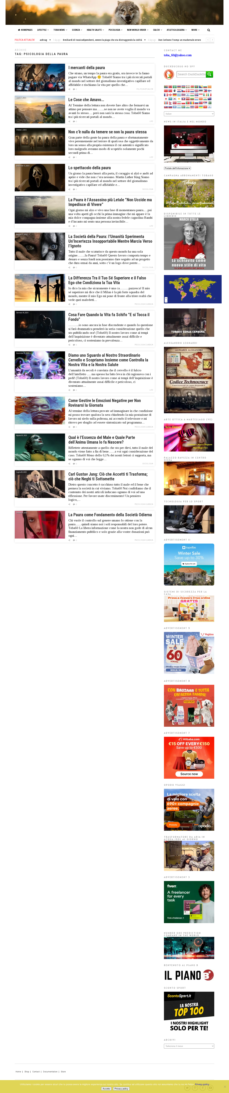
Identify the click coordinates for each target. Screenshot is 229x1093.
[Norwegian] (175, 102)
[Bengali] (196, 86)
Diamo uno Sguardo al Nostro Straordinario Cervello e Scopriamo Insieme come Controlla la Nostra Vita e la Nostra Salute (108, 360)
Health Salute (94, 29)
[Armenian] (179, 86)
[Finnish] (210, 90)
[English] (196, 90)
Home (18, 1072)
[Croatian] (179, 90)
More (194, 29)
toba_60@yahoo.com (178, 55)
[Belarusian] (192, 86)
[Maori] (210, 98)
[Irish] (205, 94)
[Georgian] (170, 94)
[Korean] (175, 98)
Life (151, 121)
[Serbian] (205, 102)
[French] (166, 94)
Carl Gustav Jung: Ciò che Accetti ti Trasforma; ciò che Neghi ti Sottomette (108, 476)
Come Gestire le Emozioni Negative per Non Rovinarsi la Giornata (104, 403)
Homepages (27, 29)
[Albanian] (170, 86)
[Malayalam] (205, 98)
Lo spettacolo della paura (89, 167)
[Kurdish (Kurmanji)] (179, 98)
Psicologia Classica (144, 304)
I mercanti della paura (86, 67)
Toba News (59, 29)
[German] (175, 94)
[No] (224, 1086)
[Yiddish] (210, 107)
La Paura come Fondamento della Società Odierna (110, 514)
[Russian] (196, 102)
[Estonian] (201, 90)
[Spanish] (179, 107)
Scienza (76, 29)
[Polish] (183, 102)
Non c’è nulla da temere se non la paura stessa (107, 131)
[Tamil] (188, 107)
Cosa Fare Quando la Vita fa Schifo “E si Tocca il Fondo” (109, 317)
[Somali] (175, 107)
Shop (26, 1072)
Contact (36, 1072)
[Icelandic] (196, 94)
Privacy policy (202, 1084)
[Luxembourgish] (196, 98)
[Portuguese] (188, 102)
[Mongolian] (166, 102)
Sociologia (147, 189)
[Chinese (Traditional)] (170, 90)
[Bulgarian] (205, 86)
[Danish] (188, 90)
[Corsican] (175, 90)
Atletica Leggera (175, 29)
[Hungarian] (192, 94)
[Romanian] (192, 102)
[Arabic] (175, 86)
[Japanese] (166, 98)
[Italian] (210, 94)
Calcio (156, 29)
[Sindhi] (210, 102)
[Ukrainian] (201, 107)
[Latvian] (188, 98)
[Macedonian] (201, 98)
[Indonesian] (201, 94)
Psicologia (114, 29)
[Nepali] (170, 102)
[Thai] (192, 107)
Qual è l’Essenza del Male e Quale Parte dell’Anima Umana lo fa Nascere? (101, 440)
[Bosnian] (201, 86)
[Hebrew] (188, 94)
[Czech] (183, 90)
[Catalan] (210, 86)
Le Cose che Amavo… (86, 99)
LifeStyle (41, 29)
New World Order (136, 29)
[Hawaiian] (183, 94)
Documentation (50, 1072)
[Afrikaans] (166, 86)
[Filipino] (205, 90)
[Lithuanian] (192, 98)
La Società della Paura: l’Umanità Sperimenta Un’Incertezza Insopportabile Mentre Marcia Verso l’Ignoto (110, 241)
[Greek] (179, 94)
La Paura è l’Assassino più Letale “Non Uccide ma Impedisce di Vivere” (110, 202)
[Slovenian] (170, 107)
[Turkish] (196, 107)
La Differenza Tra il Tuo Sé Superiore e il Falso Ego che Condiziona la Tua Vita (107, 280)
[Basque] (188, 86)
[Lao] (183, 98)
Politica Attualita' (144, 89)
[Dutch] (192, 90)
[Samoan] (201, 102)
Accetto (106, 1088)
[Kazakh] (170, 98)
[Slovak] (166, 107)
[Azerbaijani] (183, 86)
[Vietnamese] (205, 107)
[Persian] (179, 102)
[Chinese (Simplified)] (166, 90)
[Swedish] (183, 107)
